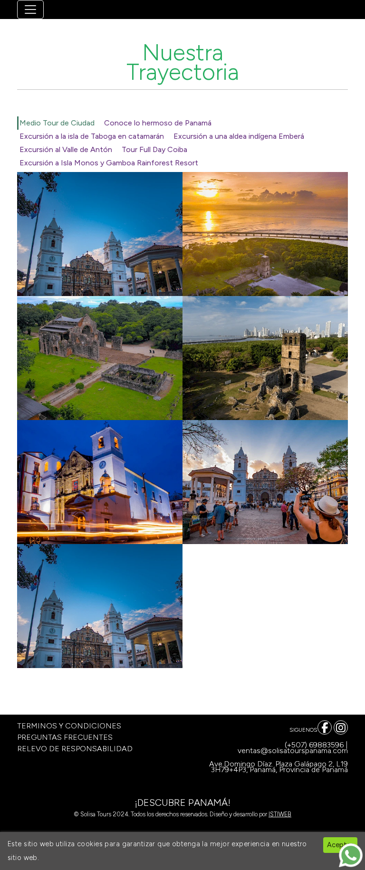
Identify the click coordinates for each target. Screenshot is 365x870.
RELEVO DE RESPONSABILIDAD (75, 748)
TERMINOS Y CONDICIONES (69, 725)
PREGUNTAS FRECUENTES (65, 737)
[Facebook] (324, 727)
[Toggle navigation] (30, 9)
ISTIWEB (280, 814)
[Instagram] (341, 727)
